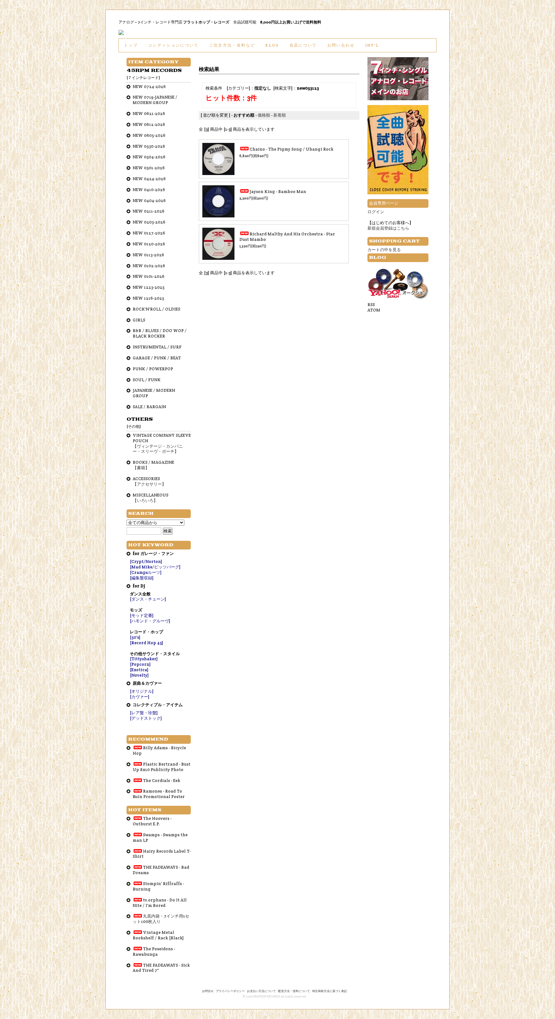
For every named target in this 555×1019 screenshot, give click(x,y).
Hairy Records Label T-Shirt (161, 853)
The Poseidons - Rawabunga (154, 951)
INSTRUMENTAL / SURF (157, 347)
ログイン (375, 212)
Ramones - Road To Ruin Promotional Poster (159, 793)
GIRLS (139, 320)
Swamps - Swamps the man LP (160, 837)
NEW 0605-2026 (149, 135)
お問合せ (208, 991)
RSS (371, 304)
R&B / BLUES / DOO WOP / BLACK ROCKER (160, 333)
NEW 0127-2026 (149, 233)
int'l (372, 45)
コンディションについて (173, 45)
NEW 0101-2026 (148, 276)
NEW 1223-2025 (148, 287)
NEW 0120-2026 (149, 244)
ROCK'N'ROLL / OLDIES (156, 309)
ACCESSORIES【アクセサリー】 (149, 481)
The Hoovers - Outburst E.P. (152, 821)
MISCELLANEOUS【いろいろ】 (150, 497)
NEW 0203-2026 (149, 222)
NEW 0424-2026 (149, 178)
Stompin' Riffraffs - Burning (158, 886)
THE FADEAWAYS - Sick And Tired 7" (161, 967)
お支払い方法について (261, 991)
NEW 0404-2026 (149, 200)
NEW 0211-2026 (148, 211)
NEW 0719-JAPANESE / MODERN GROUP (155, 99)
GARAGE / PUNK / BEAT (157, 358)
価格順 (264, 115)
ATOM (373, 310)
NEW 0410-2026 (149, 189)
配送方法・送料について (294, 991)
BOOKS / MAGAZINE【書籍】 (153, 465)
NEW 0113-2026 (148, 255)
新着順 (279, 115)
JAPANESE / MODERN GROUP (154, 393)
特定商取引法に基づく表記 (329, 991)
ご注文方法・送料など (232, 45)
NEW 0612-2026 (149, 124)
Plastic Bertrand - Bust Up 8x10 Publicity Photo (161, 766)
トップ (131, 45)
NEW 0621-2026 (149, 113)
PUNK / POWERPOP (153, 369)
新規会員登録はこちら (388, 228)
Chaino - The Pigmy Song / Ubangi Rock (291, 149)
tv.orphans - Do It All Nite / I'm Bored (160, 902)
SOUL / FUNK (147, 379)
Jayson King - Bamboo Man (278, 191)
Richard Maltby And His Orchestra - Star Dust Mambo (287, 236)
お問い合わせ (341, 45)
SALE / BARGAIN (149, 406)
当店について (303, 45)
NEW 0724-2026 (149, 86)
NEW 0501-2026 (149, 168)
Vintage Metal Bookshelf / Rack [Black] (158, 935)
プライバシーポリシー (230, 991)
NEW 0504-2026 (149, 157)
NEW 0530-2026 (149, 146)
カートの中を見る (384, 249)
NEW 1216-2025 (148, 298)
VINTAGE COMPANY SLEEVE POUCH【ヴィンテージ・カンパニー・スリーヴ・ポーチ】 (162, 443)
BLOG (272, 45)
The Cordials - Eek (161, 780)
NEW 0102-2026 (149, 265)
